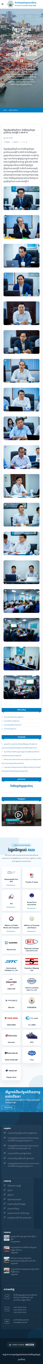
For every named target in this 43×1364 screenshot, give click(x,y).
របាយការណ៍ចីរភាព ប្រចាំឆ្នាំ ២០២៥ (12, 721)
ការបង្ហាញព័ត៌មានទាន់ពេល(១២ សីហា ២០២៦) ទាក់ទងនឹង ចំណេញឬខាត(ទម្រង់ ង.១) (23, 1139)
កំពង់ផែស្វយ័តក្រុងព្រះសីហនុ (21, 786)
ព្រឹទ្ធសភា (10, 1195)
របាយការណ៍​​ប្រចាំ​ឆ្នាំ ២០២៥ (10, 728)
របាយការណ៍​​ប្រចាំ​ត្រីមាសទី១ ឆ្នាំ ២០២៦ (13, 725)
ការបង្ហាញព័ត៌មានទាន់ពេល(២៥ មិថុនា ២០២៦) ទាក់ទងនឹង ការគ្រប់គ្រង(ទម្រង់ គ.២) (23, 1147)
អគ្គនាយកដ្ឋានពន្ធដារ (14, 1199)
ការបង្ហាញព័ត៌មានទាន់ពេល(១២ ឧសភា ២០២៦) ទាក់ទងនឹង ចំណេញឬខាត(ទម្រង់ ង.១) (23, 1164)
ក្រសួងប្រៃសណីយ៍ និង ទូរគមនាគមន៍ (19, 1218)
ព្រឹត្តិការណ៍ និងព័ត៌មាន (13, 110)
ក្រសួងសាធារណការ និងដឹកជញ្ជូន (18, 1213)
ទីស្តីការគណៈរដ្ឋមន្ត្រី (14, 1186)
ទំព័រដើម (5, 110)
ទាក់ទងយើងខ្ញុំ (8, 1107)
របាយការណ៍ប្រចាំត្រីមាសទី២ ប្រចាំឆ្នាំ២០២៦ (13, 717)
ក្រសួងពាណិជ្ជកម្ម (13, 1208)
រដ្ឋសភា (9, 1190)
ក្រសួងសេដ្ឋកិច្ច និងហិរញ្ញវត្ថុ (16, 1204)
